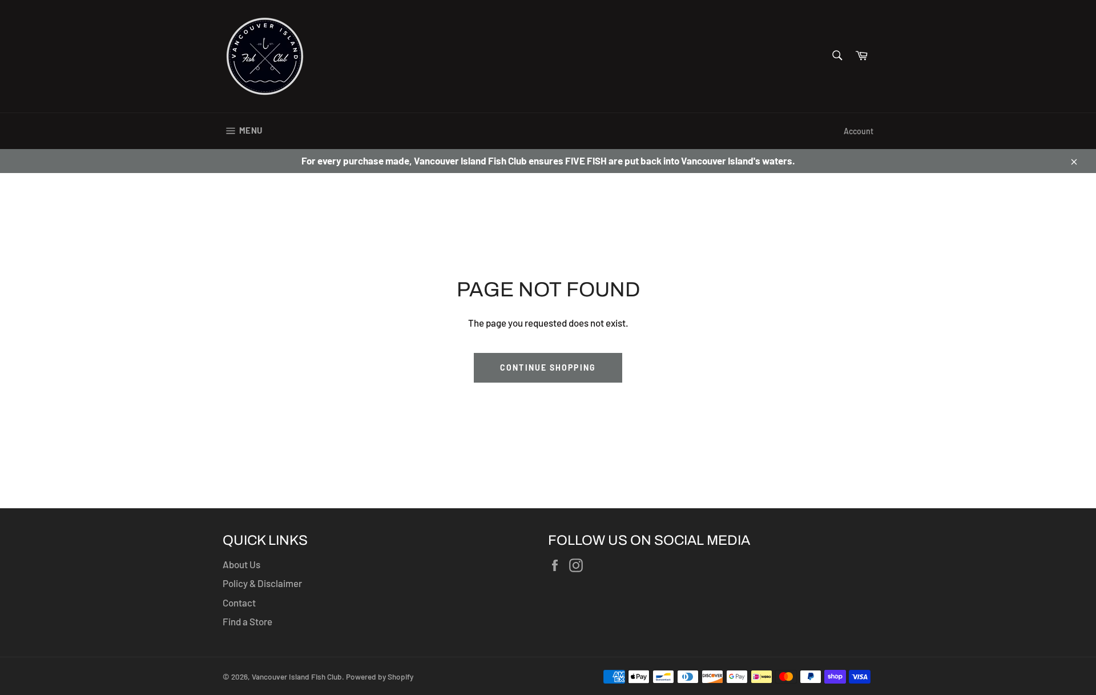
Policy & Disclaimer (262, 583)
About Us (241, 564)
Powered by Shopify (379, 676)
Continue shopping (548, 367)
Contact (239, 602)
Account (858, 131)
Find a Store (247, 621)
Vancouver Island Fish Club (297, 676)
